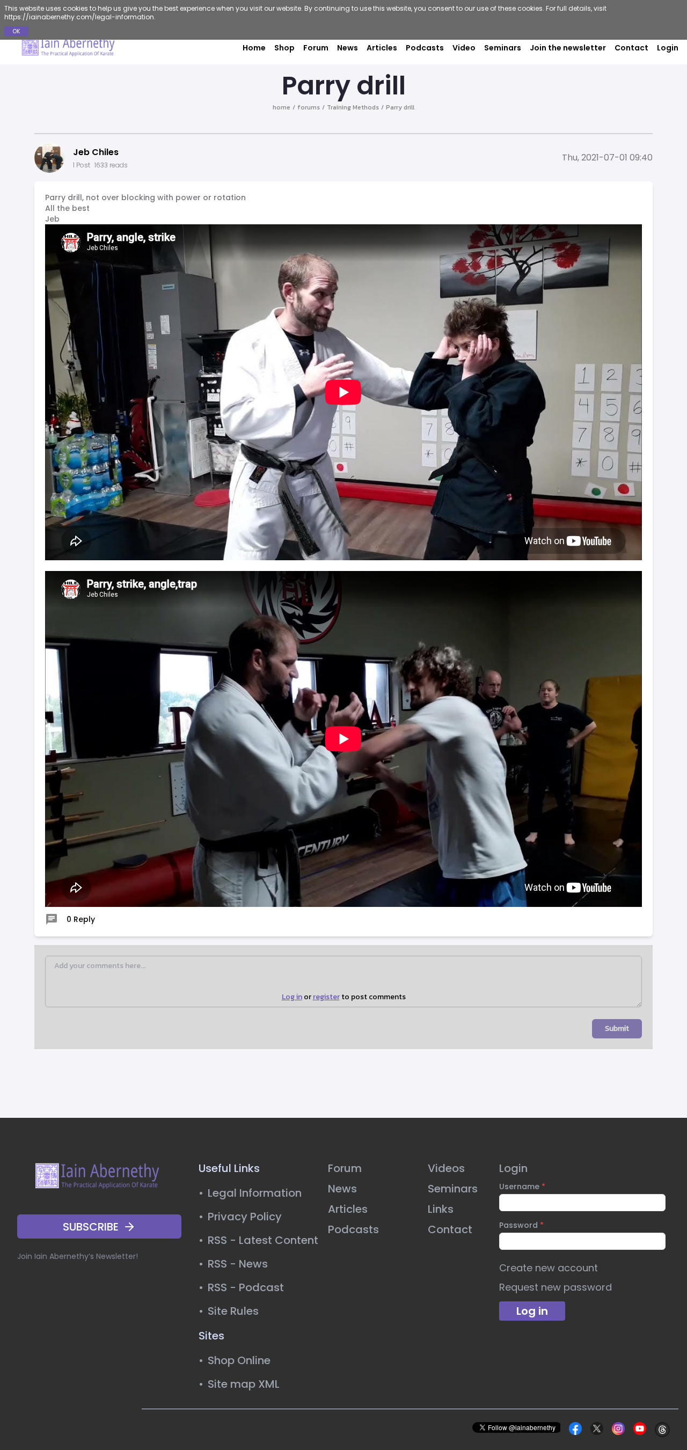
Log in (292, 997)
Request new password (555, 1287)
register (326, 997)
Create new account (548, 1268)
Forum (315, 47)
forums (308, 107)
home (281, 107)
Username (522, 1186)
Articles (382, 47)
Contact (631, 47)
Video (464, 47)
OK (16, 31)
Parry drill (400, 107)
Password (521, 1225)
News (347, 47)
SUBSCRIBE (91, 1226)
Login (667, 47)
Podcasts (425, 47)
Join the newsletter (568, 47)
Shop (284, 47)
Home (254, 47)
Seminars (502, 47)
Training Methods (353, 107)
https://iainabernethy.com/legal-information (79, 16)
